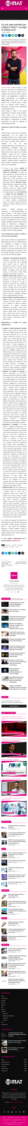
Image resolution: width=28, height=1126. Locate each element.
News (2, 996)
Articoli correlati (6, 598)
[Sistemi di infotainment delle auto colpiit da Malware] (5, 640)
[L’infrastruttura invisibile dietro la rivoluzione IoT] (4, 938)
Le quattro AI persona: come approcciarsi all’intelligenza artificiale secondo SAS (17, 647)
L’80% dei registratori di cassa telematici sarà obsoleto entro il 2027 (17, 973)
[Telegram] (16, 35)
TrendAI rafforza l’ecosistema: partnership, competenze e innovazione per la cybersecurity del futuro (13, 718)
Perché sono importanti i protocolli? (10, 759)
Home (2, 21)
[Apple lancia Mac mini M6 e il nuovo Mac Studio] (4, 896)
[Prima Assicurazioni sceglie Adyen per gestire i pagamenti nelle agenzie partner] (4, 981)
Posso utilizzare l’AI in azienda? (16, 860)
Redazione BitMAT (6, 32)
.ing (2, 1022)
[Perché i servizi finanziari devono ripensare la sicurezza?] (4, 951)
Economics (5, 1018)
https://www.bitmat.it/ (14, 583)
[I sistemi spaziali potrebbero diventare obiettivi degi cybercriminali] (5, 654)
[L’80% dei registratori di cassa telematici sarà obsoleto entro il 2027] (4, 973)
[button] (2, 8)
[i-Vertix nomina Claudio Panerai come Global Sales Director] (4, 835)
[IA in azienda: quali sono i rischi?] (4, 884)
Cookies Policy (10, 1117)
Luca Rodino (14, 545)
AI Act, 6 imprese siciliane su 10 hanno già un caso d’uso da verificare (17, 854)
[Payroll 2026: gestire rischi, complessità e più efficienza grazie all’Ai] (5, 633)
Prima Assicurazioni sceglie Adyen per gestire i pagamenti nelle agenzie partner (16, 980)
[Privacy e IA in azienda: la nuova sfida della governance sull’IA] (4, 877)
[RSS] (12, 592)
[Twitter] (6, 35)
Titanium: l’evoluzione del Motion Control (11, 778)
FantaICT (5, 1020)
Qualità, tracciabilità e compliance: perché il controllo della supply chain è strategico (17, 687)
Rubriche (3, 1011)
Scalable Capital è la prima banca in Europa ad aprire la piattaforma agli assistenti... (17, 957)
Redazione (24, 1117)
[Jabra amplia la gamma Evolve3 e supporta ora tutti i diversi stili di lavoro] (4, 903)
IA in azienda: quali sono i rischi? (17, 882)
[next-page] (5, 693)
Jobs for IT (5, 1013)
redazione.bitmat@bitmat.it (16, 1102)
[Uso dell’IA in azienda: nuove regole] (4, 870)
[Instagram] (8, 1111)
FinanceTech (4, 1024)
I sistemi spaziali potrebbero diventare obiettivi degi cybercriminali (17, 654)
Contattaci (4, 1117)
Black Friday (6, 87)
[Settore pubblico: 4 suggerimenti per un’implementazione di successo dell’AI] (5, 670)
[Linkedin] (9, 35)
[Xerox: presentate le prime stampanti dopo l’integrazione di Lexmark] (4, 911)
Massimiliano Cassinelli (12, 862)
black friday (8, 545)
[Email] (19, 35)
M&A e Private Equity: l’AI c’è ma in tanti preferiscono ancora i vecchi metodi (17, 965)
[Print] (22, 35)
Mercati (3, 1002)
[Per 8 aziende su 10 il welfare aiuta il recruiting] (5, 611)
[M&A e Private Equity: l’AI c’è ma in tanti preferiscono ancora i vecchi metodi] (4, 966)
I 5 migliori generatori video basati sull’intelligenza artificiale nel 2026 (16, 604)
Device (3, 1009)
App (2, 1007)
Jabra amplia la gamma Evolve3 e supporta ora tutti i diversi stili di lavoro (17, 903)
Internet (3, 1000)
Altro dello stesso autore (17, 598)
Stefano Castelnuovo (12, 939)
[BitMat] (14, 3)
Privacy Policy (17, 1117)
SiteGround (16, 541)
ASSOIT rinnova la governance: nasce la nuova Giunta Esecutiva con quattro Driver (17, 841)
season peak (20, 545)
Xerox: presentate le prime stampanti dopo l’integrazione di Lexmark (17, 911)
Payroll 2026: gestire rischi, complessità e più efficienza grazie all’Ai (17, 633)
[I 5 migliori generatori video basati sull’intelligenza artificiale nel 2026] (5, 604)
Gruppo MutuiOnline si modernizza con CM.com (21, 562)
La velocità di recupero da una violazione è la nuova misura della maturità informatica (17, 618)
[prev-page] (2, 693)
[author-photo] (14, 579)
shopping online (5, 546)
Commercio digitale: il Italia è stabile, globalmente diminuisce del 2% (7, 564)
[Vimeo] (18, 592)
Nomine (3, 1005)
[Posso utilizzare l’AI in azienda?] (4, 863)
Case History (4, 998)
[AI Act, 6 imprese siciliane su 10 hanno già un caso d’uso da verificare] (4, 855)
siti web (17, 546)
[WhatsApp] (12, 35)
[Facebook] (2, 35)
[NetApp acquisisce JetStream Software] (4, 828)
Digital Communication (8, 1015)
